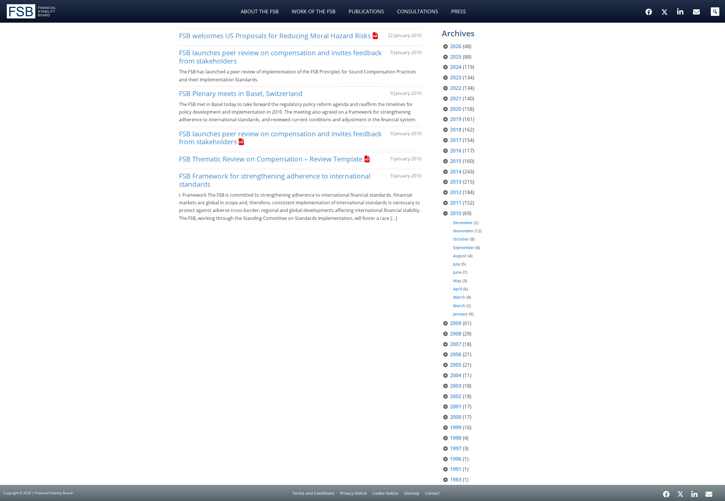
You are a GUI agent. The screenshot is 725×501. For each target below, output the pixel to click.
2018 (455, 129)
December (463, 222)
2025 (455, 56)
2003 (455, 385)
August (460, 255)
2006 (455, 354)
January (460, 314)
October (461, 239)
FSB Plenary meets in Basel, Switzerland (240, 93)
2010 (455, 213)
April (457, 289)
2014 (455, 171)
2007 (455, 344)
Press (458, 11)
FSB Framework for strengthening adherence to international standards (274, 180)
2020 (455, 108)
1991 (455, 469)
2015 (455, 161)
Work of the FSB (314, 11)
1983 (455, 479)
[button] (715, 11)
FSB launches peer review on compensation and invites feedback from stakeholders (280, 56)
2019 (455, 119)
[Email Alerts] (709, 493)
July (456, 264)
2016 (455, 150)
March (459, 297)
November (463, 230)
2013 (455, 181)
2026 (455, 46)
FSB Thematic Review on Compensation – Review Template (270, 159)
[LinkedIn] (694, 492)
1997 (455, 448)
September (463, 247)
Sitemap (411, 493)
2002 (455, 396)
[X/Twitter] (665, 3)
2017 (455, 140)
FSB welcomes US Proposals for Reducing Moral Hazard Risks (275, 35)
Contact (432, 493)
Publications (366, 11)
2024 (455, 66)
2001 (455, 406)
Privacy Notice (353, 493)
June (457, 272)
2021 (455, 98)
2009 (455, 323)
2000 (455, 416)
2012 (455, 192)
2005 (455, 364)
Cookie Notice (385, 493)
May (457, 280)
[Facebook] (666, 492)
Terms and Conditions (313, 493)
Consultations (417, 11)
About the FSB (260, 11)
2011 (455, 202)
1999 (455, 427)
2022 (455, 87)
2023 (455, 77)
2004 (455, 375)
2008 (455, 333)
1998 (455, 437)
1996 (455, 458)
